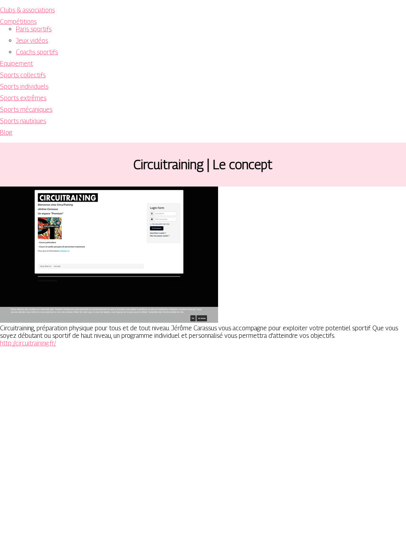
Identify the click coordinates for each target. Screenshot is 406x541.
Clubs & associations (27, 10)
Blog (6, 132)
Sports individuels (24, 86)
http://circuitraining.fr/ (28, 343)
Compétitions (18, 21)
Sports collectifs (23, 75)
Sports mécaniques (26, 109)
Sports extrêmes (23, 98)
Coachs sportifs (37, 52)
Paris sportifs (34, 29)
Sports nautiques (23, 121)
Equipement (16, 63)
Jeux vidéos (32, 40)
